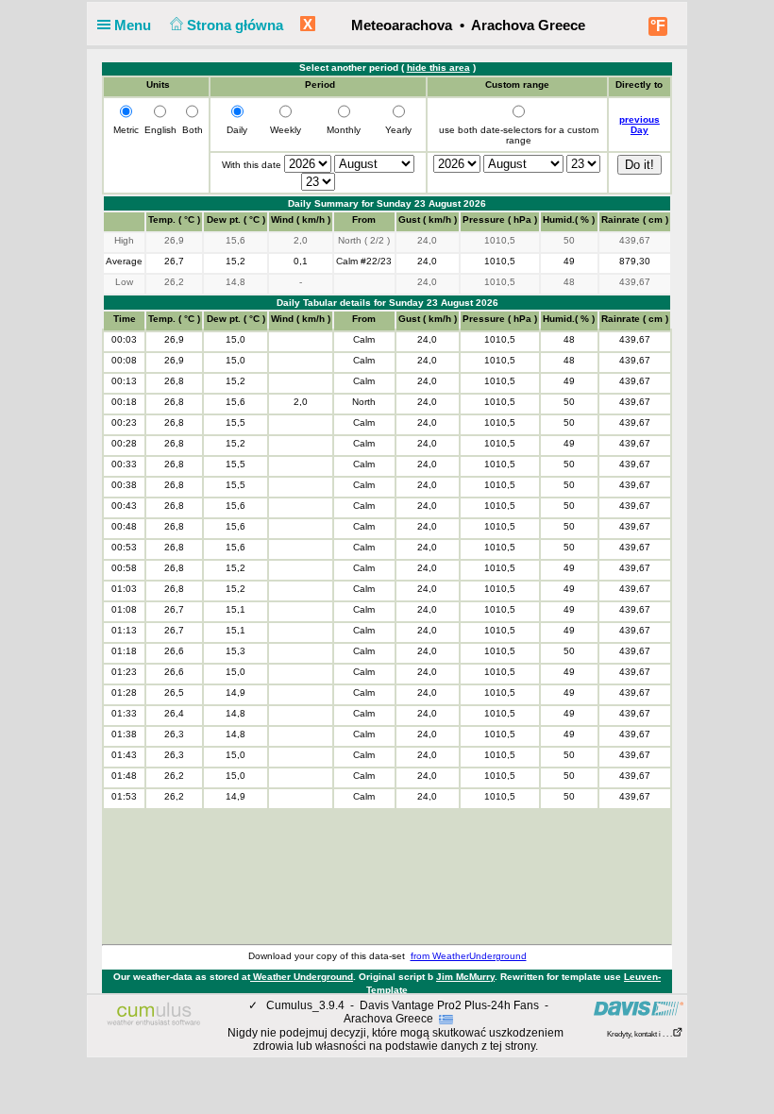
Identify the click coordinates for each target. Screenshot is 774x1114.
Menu (134, 25)
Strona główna (237, 25)
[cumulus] (154, 1014)
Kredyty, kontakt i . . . (639, 1034)
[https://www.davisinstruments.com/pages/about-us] (638, 1008)
